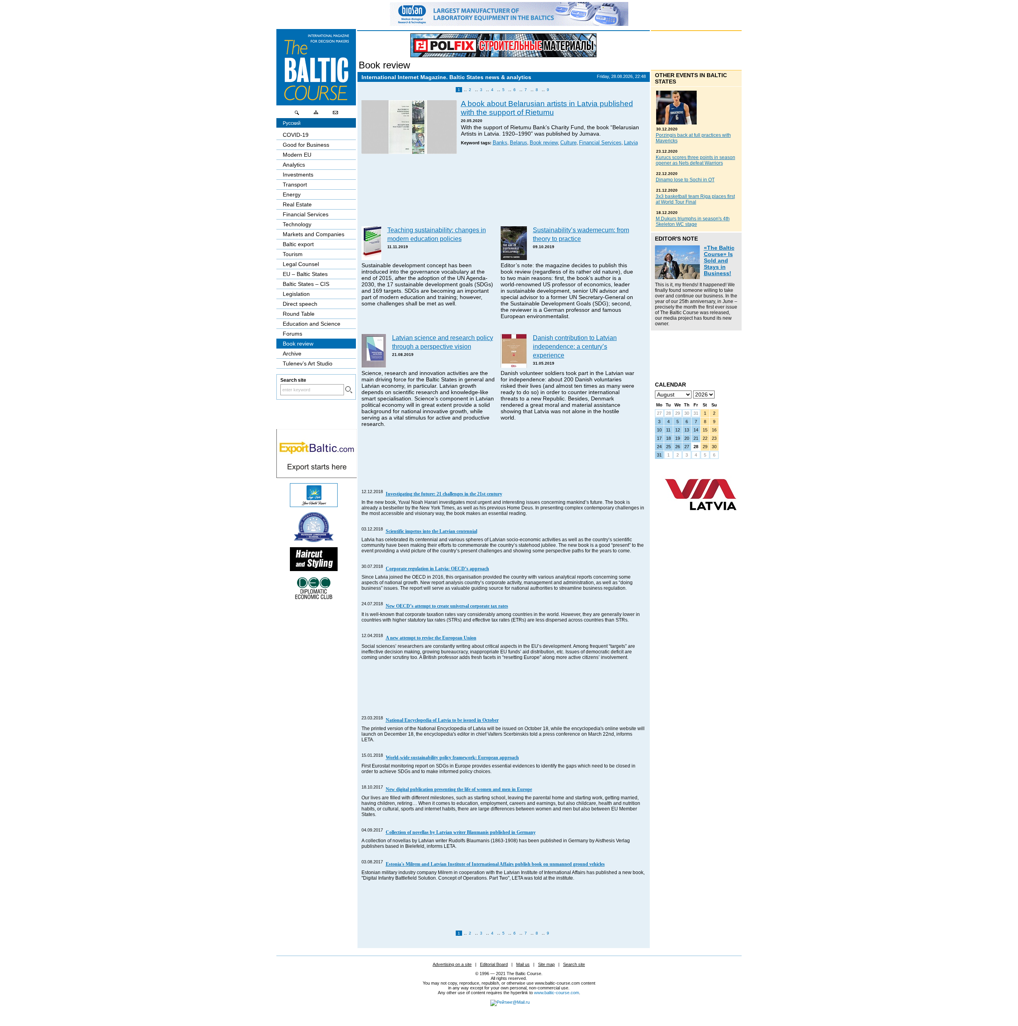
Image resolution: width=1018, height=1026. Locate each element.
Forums (292, 333)
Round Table (299, 314)
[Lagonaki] (314, 505)
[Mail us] (335, 114)
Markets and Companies (313, 234)
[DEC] (314, 598)
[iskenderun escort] (314, 569)
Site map (546, 964)
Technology (297, 224)
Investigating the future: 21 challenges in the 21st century (444, 494)
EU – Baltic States (305, 274)
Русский (292, 123)
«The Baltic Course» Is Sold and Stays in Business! (719, 260)
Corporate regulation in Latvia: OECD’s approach (437, 568)
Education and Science (311, 324)
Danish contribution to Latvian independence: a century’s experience (575, 346)
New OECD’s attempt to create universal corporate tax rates (447, 606)
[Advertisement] (504, 191)
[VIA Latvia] (700, 518)
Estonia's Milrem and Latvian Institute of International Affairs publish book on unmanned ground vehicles (495, 864)
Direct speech (300, 304)
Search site (574, 964)
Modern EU (297, 155)
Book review (384, 65)
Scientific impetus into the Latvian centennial (431, 531)
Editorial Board (494, 964)
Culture (568, 143)
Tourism (293, 254)
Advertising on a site (452, 964)
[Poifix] (503, 45)
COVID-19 (296, 135)
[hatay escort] (316, 476)
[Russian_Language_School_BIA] (314, 540)
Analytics (294, 164)
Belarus (518, 143)
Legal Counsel (301, 264)
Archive (292, 353)
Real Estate (297, 204)
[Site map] (316, 114)
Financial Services (600, 143)
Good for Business (306, 145)
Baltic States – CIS (306, 284)
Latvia (631, 143)
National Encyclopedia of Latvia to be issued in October (442, 720)
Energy (292, 194)
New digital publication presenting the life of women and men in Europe (459, 789)
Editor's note (676, 238)
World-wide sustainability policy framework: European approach (452, 757)
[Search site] (297, 114)
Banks (500, 143)
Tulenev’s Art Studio (307, 363)
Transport (295, 184)
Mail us (523, 964)
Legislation (296, 294)
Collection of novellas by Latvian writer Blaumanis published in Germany (461, 832)
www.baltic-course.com (556, 992)
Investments (298, 174)
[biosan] (509, 24)
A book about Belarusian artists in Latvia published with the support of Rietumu (547, 108)
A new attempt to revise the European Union (431, 638)
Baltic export (298, 244)
